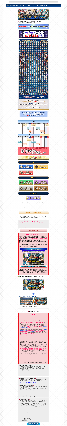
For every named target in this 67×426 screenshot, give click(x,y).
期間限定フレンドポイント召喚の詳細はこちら (33, 212)
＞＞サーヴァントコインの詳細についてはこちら (28, 382)
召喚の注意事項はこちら (33, 230)
